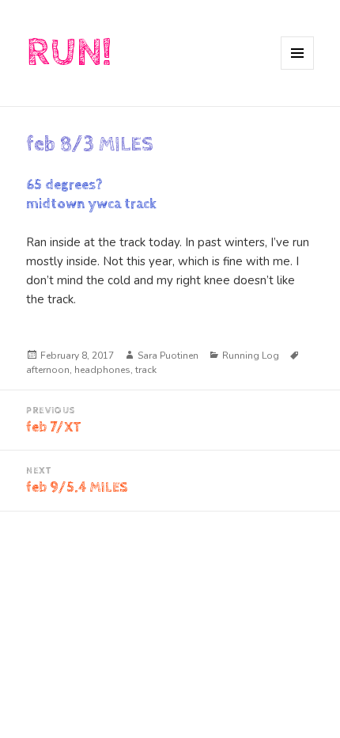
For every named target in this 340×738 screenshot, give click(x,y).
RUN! (68, 52)
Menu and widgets (297, 69)
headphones (102, 369)
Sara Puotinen (168, 355)
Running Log (250, 355)
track (146, 369)
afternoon (48, 369)
